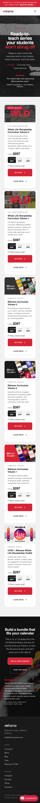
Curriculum (8, 749)
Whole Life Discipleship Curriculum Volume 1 (20, 217)
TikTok (6, 783)
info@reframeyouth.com (13, 737)
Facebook (8, 787)
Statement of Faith (11, 764)
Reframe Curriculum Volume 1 (18, 470)
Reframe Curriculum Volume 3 (18, 303)
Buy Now (18, 173)
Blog (6, 756)
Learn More (18, 181)
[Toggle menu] (35, 11)
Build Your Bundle (26, 4)
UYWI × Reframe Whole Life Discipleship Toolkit (20, 552)
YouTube (7, 779)
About (6, 752)
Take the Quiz (20, 670)
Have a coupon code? (17, 166)
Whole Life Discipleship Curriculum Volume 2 (20, 131)
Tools (6, 760)
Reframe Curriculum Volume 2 (18, 387)
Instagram (8, 775)
